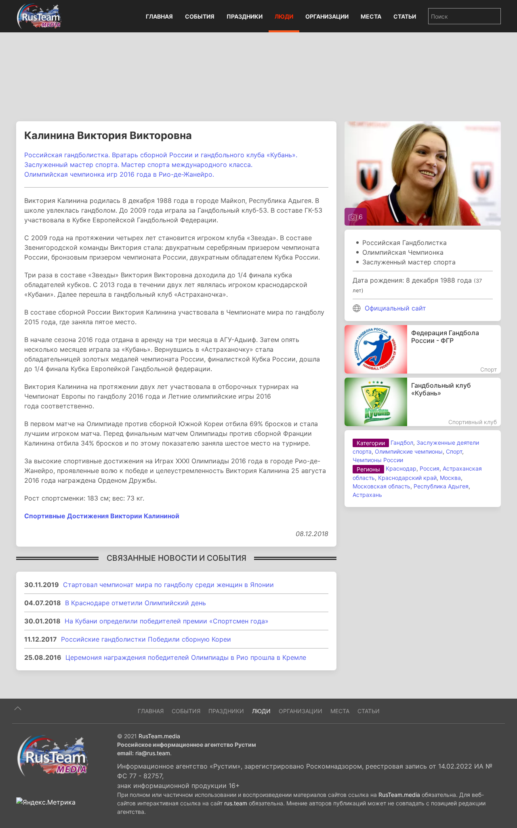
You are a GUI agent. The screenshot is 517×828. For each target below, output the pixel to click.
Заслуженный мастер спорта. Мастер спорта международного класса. (138, 165)
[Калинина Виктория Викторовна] (423, 173)
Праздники (245, 16)
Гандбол (402, 442)
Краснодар (401, 468)
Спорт (454, 451)
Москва (450, 477)
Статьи (404, 16)
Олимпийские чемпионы (409, 451)
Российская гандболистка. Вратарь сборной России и (112, 155)
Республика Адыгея (441, 486)
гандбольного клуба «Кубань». (249, 155)
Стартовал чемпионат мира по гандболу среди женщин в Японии (168, 585)
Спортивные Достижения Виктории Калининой (101, 516)
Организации (327, 16)
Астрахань (367, 494)
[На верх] (17, 708)
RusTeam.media (159, 736)
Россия (429, 468)
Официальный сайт (395, 308)
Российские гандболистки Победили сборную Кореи (146, 639)
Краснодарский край (407, 477)
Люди (284, 16)
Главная (159, 16)
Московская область (381, 486)
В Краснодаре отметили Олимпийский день (135, 603)
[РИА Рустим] (52, 755)
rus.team (235, 803)
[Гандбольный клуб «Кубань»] (423, 402)
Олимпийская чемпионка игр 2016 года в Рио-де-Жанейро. (120, 174)
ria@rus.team (152, 753)
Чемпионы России (378, 459)
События (199, 16)
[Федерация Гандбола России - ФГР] (423, 349)
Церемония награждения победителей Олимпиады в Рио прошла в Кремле (185, 657)
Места (371, 16)
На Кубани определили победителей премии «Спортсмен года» (167, 621)
